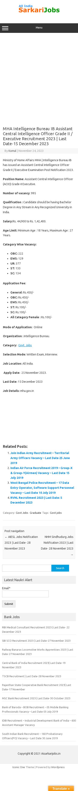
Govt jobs (56, 512)
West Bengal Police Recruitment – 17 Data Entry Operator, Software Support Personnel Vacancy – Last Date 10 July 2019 (42, 487)
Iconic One (18, 767)
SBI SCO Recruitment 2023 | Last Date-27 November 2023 (36, 640)
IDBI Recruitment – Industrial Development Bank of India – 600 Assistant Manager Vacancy (39, 722)
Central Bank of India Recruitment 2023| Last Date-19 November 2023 (34, 665)
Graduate (35, 512)
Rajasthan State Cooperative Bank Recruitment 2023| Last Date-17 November (36, 687)
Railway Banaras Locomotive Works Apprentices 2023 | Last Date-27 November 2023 (37, 651)
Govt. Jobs (25, 345)
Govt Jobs (22, 512)
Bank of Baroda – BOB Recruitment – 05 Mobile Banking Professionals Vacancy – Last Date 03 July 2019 (35, 709)
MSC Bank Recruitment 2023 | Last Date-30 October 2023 (36, 698)
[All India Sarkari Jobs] (39, 14)
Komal (12, 150)
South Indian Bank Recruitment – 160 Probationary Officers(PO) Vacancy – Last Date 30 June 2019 (32, 736)
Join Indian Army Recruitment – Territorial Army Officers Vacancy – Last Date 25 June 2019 (40, 458)
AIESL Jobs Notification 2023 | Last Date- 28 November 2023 (21, 542)
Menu (39, 27)
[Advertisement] (39, 78)
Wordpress (58, 767)
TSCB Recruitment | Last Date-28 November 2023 (31, 676)
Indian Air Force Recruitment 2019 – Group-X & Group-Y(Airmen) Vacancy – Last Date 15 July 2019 (41, 473)
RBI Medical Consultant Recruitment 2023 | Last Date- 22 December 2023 (35, 629)
